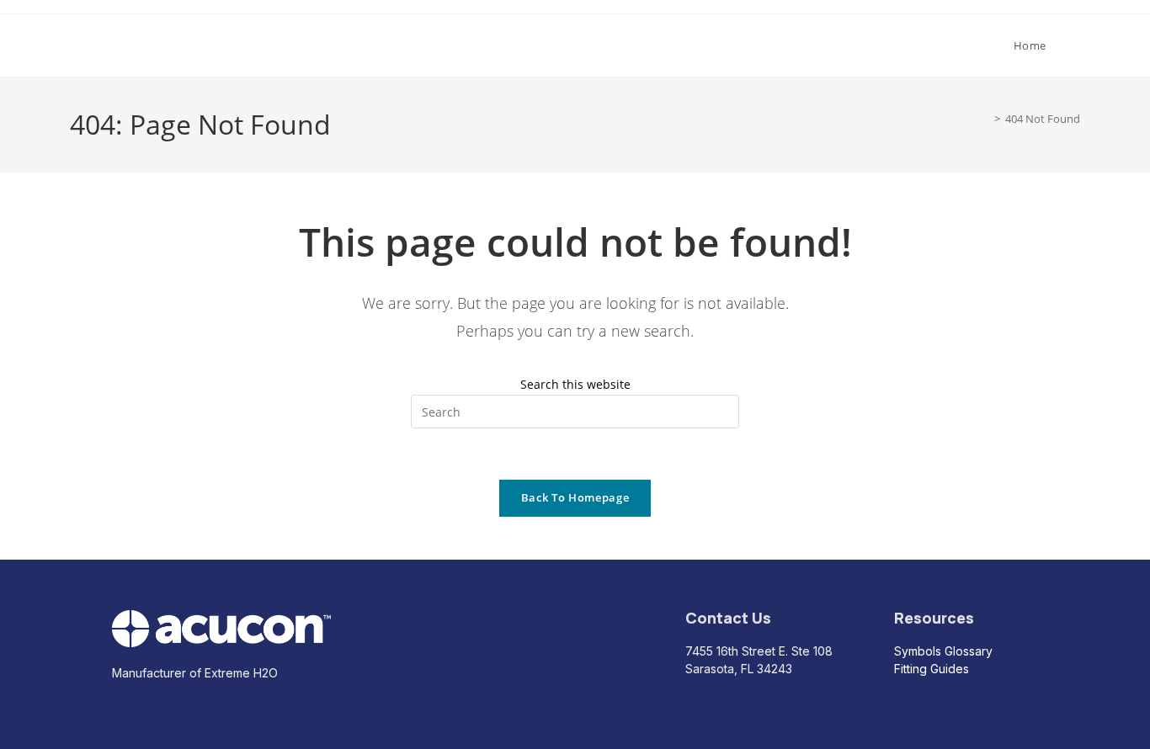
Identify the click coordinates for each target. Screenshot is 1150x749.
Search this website (575, 384)
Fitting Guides (931, 668)
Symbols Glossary (943, 651)
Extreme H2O (132, 45)
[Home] (985, 118)
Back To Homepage (575, 497)
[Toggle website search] (1076, 45)
